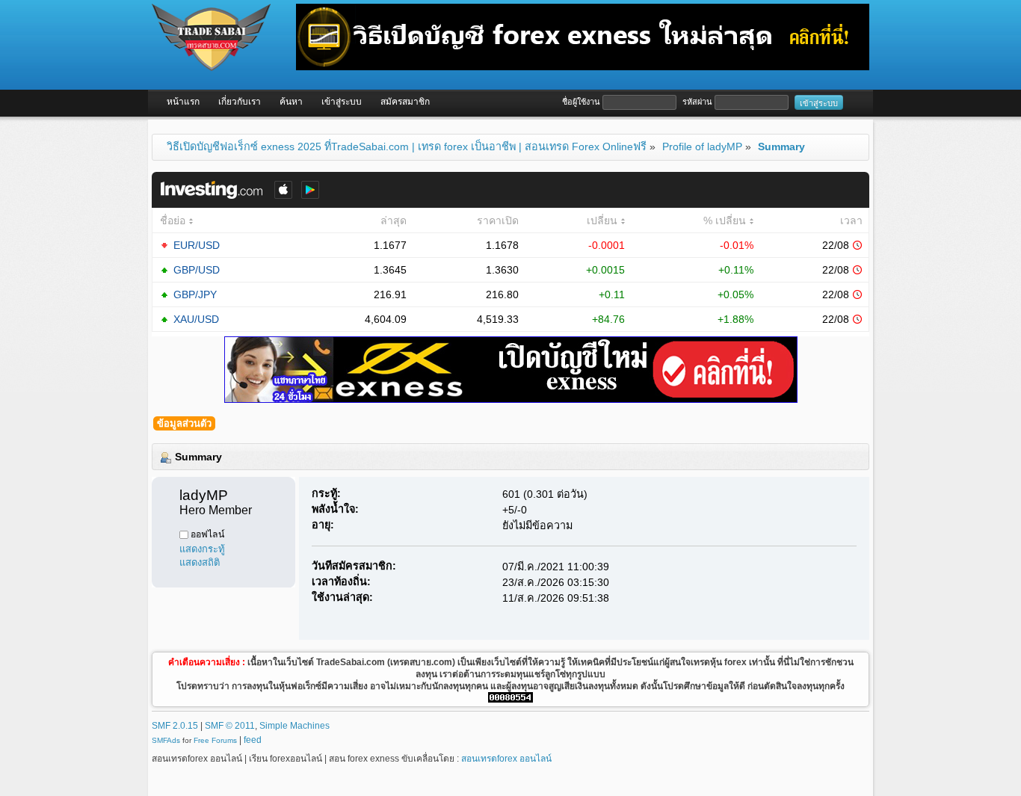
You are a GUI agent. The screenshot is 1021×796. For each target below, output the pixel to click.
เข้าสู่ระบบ (341, 101)
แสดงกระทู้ (202, 548)
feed (253, 740)
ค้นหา (291, 101)
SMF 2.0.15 (175, 726)
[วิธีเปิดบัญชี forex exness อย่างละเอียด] (511, 368)
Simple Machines (294, 726)
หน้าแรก (183, 101)
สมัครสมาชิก (405, 101)
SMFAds (166, 740)
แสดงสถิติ (199, 562)
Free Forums (215, 740)
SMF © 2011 (230, 726)
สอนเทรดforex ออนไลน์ (506, 758)
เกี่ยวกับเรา (239, 101)
